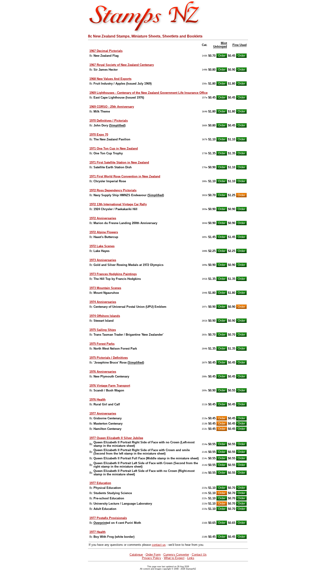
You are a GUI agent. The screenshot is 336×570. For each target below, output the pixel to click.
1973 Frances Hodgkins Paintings (113, 274)
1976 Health (97, 399)
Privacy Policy (151, 558)
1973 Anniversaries (102, 260)
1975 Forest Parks (102, 343)
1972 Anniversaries (102, 218)
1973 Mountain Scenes (105, 288)
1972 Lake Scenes (102, 246)
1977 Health (97, 532)
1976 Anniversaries (102, 371)
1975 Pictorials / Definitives (108, 357)
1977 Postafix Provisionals (108, 518)
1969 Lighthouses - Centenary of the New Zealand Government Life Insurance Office (148, 92)
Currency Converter (176, 554)
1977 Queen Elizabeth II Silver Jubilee (116, 438)
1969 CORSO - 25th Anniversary (111, 106)
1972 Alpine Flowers (103, 232)
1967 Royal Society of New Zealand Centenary (121, 65)
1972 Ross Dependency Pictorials (112, 190)
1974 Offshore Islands (104, 316)
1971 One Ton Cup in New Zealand (113, 148)
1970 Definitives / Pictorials (108, 120)
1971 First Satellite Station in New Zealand (119, 162)
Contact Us (199, 554)
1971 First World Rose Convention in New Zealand (124, 176)
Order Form (153, 554)
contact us (159, 544)
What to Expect (174, 558)
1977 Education (100, 483)
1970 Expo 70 (98, 134)
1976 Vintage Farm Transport (109, 385)
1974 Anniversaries (102, 302)
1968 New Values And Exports (110, 78)
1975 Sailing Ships (102, 330)
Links (190, 558)
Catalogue (136, 554)
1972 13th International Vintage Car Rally (118, 204)
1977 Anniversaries (102, 413)
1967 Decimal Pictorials (106, 51)
